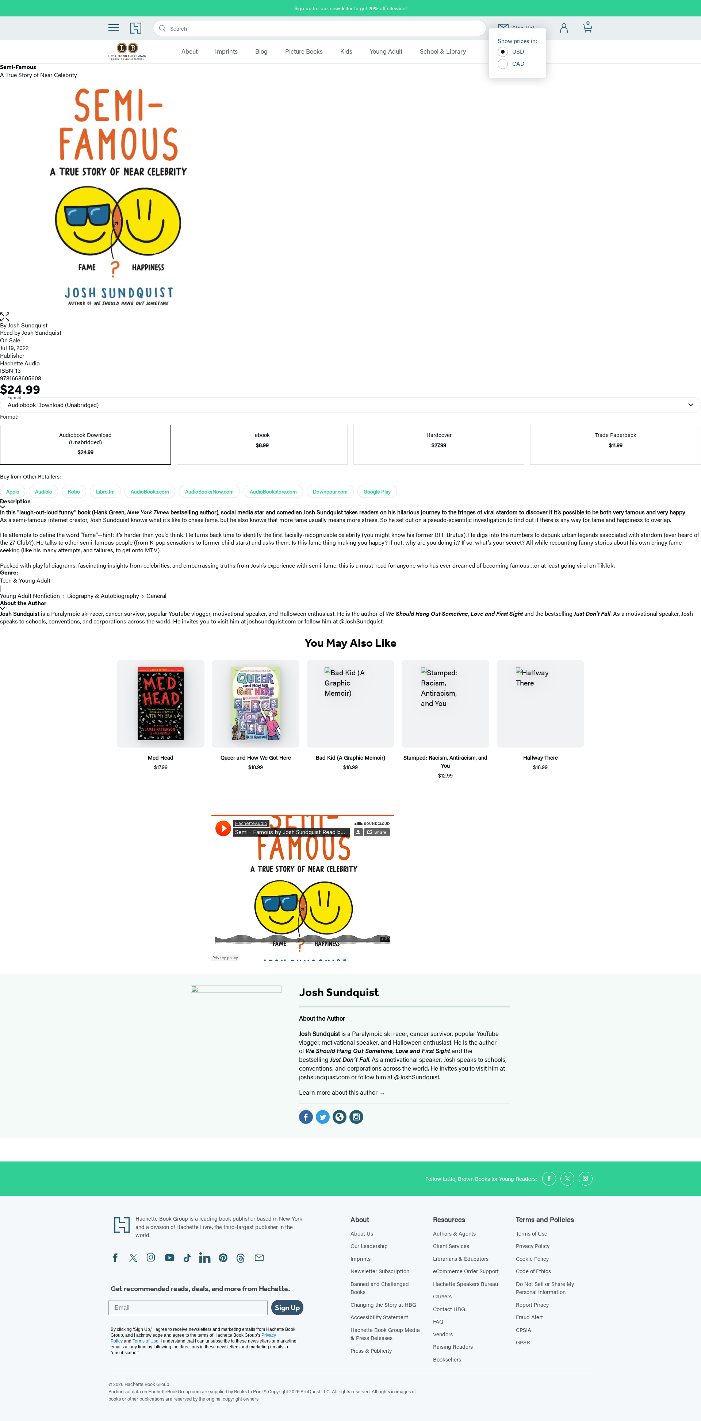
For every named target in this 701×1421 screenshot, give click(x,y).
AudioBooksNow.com (209, 491)
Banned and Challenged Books (379, 1288)
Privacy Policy (532, 1245)
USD (518, 51)
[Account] (564, 28)
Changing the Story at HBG (383, 1304)
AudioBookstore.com (273, 491)
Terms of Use (531, 1233)
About (189, 51)
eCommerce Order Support (466, 1271)
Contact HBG (449, 1309)
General (156, 595)
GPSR (523, 1342)
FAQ (438, 1321)
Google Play (377, 491)
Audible (43, 491)
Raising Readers (453, 1346)
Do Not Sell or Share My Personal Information (545, 1288)
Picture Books (304, 51)
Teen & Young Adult (25, 580)
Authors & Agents (454, 1233)
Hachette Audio (20, 363)
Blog (261, 51)
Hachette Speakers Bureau (465, 1283)
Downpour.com (330, 491)
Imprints (226, 51)
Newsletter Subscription (379, 1271)
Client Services (451, 1245)
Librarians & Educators (461, 1258)
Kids (346, 51)
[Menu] (113, 27)
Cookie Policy (532, 1258)
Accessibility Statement (379, 1317)
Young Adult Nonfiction (30, 595)
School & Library (443, 51)
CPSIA (523, 1329)
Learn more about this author (339, 1092)
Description (15, 501)
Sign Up (287, 1307)
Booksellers (447, 1359)
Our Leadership (369, 1245)
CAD (518, 63)
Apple (12, 491)
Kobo (74, 491)
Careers (442, 1296)
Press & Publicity (371, 1350)
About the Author (23, 603)
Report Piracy (532, 1304)
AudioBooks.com (150, 491)
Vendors (443, 1334)
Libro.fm (105, 491)
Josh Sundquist (27, 325)
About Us (361, 1233)
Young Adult (386, 51)
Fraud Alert (529, 1317)
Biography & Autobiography (103, 595)
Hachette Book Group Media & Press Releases (385, 1334)
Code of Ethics (533, 1271)
